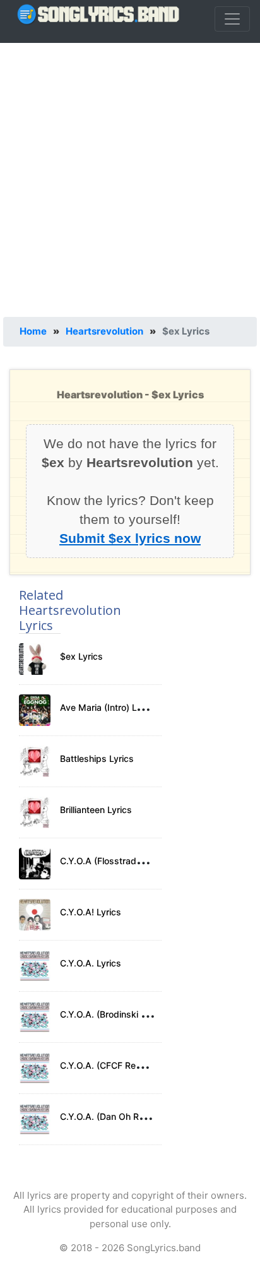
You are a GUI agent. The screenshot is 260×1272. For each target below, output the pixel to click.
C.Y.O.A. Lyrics (90, 963)
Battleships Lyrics (97, 758)
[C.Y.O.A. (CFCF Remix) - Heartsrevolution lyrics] (34, 1068)
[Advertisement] (130, 177)
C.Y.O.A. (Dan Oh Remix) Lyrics (124, 1116)
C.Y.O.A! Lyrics (90, 911)
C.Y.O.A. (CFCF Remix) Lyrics (120, 1065)
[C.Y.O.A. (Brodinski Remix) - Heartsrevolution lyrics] (34, 1017)
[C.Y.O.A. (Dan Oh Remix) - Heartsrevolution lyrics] (34, 1119)
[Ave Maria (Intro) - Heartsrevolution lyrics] (34, 710)
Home (33, 331)
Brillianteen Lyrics (96, 809)
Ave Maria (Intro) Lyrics (108, 707)
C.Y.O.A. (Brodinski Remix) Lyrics (128, 1014)
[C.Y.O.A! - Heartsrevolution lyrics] (34, 914)
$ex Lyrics (81, 656)
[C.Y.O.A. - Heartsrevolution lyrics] (34, 966)
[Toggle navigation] (232, 19)
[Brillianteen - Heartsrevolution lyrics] (34, 812)
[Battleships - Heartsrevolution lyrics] (34, 761)
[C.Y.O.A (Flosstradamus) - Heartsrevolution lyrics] (34, 863)
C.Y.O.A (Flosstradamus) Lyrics (124, 860)
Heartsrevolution (104, 331)
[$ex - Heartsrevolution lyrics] (34, 659)
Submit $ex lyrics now (130, 538)
